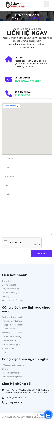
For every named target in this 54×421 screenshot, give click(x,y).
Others (5, 369)
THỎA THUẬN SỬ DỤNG (12, 300)
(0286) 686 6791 (22, 95)
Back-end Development (12, 317)
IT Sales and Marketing (11, 336)
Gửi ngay (42, 253)
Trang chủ (17, 18)
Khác (4, 352)
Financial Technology (11, 373)
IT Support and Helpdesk (12, 325)
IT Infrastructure (9, 340)
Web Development (10, 348)
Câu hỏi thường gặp (10, 292)
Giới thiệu (6, 296)
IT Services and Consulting (13, 365)
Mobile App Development (13, 332)
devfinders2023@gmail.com (28, 80)
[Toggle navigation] (46, 4)
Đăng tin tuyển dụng (10, 288)
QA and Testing (8, 328)
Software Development (12, 344)
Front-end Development (12, 321)
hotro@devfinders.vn (16, 397)
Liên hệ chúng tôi (9, 285)
